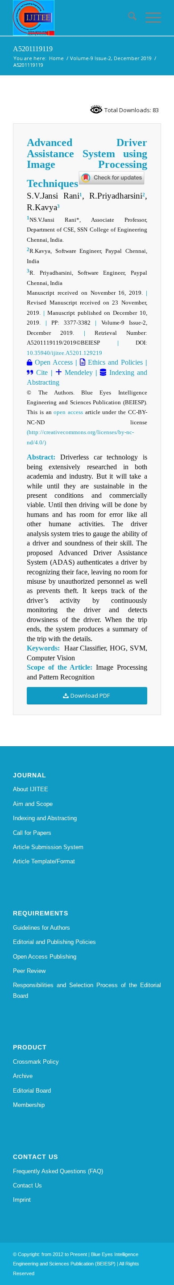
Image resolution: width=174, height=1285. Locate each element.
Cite (42, 372)
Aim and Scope (33, 804)
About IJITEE (30, 789)
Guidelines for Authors (41, 927)
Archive (23, 1076)
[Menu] (149, 18)
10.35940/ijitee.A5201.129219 (64, 353)
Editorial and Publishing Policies (54, 942)
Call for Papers (32, 833)
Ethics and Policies (114, 362)
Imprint (22, 1199)
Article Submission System (48, 847)
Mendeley (77, 372)
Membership (29, 1105)
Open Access (52, 362)
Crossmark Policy (36, 1061)
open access (68, 412)
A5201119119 (33, 49)
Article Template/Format (44, 861)
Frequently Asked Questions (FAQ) (58, 1171)
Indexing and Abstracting (45, 818)
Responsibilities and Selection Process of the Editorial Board (87, 990)
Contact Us (27, 1185)
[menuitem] (128, 18)
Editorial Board (32, 1090)
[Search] (128, 18)
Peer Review (29, 971)
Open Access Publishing (44, 956)
